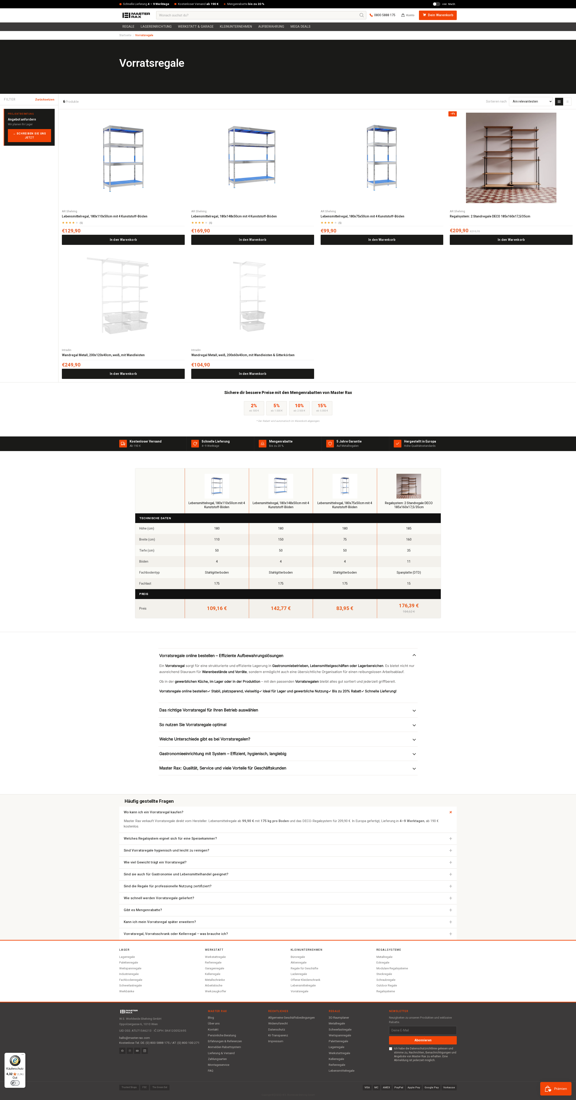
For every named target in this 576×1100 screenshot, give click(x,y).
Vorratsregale (299, 991)
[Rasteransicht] (559, 101)
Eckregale (382, 962)
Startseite (125, 35)
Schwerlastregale (130, 985)
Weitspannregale (130, 968)
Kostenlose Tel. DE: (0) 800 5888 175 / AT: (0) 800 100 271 (159, 1043)
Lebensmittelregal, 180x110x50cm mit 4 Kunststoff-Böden (104, 216)
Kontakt (213, 1029)
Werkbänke (126, 991)
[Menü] (22, 1055)
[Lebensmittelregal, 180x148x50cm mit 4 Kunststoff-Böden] (252, 158)
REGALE (128, 26)
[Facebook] (122, 1051)
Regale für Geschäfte (304, 968)
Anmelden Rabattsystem (224, 1047)
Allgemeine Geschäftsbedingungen (291, 1017)
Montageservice (218, 1065)
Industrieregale (129, 974)
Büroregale (298, 957)
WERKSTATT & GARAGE (196, 26)
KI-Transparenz (278, 1035)
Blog (211, 1017)
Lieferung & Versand (221, 1053)
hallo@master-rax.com (134, 1038)
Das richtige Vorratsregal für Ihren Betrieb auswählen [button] (208, 710)
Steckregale (384, 974)
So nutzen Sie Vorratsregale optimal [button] (192, 724)
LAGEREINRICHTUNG (156, 26)
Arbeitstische (213, 985)
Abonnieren (423, 1040)
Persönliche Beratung (222, 1035)
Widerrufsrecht (278, 1023)
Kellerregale (212, 974)
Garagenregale (214, 968)
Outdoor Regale (386, 985)
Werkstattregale (215, 957)
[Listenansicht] (567, 101)
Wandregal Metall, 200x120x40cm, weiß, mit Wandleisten (103, 355)
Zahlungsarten (217, 1059)
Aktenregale (298, 962)
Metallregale (384, 957)
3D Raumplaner (339, 1017)
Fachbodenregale (130, 980)
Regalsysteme (385, 991)
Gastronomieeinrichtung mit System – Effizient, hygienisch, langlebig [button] (222, 753)
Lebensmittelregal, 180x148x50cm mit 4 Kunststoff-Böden (234, 216)
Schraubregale (385, 980)
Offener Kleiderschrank (305, 980)
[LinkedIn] (145, 1051)
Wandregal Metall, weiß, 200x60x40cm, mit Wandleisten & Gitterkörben (243, 355)
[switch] (15, 1083)
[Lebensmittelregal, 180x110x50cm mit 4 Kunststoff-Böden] (123, 158)
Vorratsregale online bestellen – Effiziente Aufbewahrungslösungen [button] (221, 655)
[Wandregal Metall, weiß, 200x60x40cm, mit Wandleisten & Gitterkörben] (252, 296)
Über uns (214, 1023)
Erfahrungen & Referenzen (225, 1041)
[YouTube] (137, 1051)
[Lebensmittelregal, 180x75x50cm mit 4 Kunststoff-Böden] (382, 158)
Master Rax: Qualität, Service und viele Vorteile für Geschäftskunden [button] (222, 768)
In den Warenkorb (123, 239)
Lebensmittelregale (303, 985)
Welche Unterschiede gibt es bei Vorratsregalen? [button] (204, 739)
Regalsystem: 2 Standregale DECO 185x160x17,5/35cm (490, 216)
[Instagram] (130, 1051)
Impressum (275, 1041)
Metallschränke (215, 980)
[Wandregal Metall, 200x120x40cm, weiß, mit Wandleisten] (123, 296)
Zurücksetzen (44, 99)
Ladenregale (299, 974)
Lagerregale (127, 957)
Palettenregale (128, 962)
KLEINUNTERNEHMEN (236, 26)
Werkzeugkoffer (215, 991)
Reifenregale (213, 962)
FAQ (210, 1071)
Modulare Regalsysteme (392, 968)
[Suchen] (362, 15)
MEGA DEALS (300, 26)
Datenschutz (276, 1029)
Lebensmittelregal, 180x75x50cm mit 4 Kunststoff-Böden (362, 216)
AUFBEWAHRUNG (271, 26)
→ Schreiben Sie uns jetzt (29, 136)
